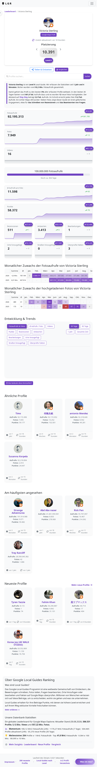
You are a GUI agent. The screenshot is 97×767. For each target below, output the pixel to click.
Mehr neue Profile (80, 585)
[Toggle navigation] (91, 3)
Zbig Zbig (24, 97)
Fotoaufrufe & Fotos (17, 326)
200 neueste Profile (24, 761)
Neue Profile (44, 744)
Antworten (38, 332)
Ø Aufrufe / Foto (36, 326)
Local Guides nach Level (44, 761)
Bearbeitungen (15, 337)
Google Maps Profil (48, 35)
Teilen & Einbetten (43, 69)
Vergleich (56, 744)
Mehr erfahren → (12, 710)
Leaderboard (10, 11)
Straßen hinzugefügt (17, 343)
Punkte (11, 332)
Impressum (10, 762)
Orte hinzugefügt (32, 337)
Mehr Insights (16, 744)
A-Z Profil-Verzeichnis (65, 761)
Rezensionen (24, 332)
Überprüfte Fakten (37, 343)
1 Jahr (70, 332)
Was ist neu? (86, 761)
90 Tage (85, 326)
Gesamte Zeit (82, 332)
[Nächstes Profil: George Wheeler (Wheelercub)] (60, 49)
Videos (50, 326)
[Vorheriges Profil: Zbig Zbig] (37, 49)
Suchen (87, 76)
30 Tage (74, 326)
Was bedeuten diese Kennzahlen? (20, 383)
